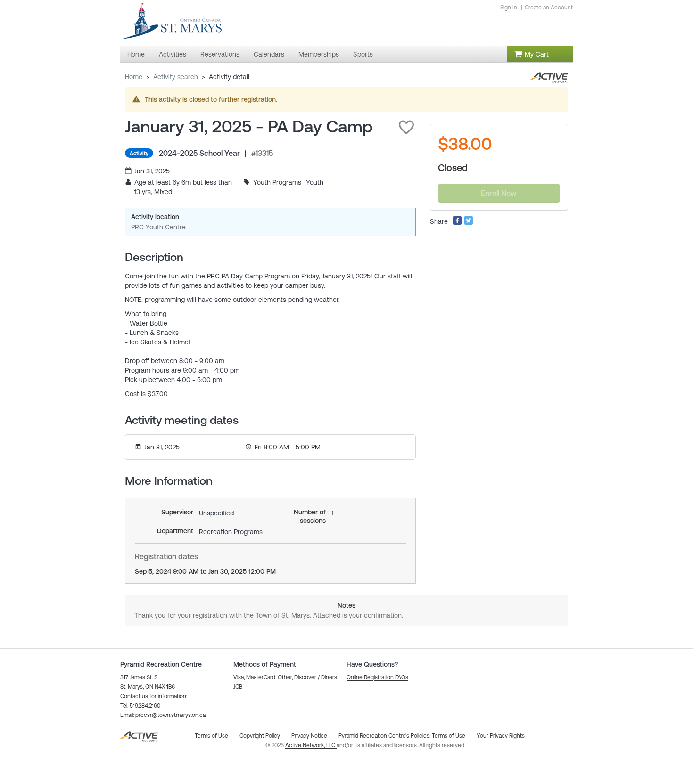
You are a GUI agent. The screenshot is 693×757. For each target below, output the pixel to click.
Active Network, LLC (311, 745)
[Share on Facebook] (457, 223)
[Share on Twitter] (468, 223)
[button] (406, 127)
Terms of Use (448, 736)
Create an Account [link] (549, 7)
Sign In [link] (508, 7)
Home (133, 77)
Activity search (175, 77)
